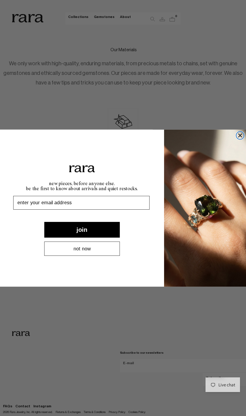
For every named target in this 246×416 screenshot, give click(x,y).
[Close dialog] (240, 135)
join (81, 229)
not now (82, 248)
